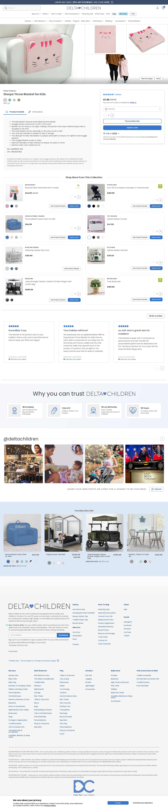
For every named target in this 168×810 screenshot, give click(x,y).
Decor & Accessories (17, 706)
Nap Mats (38, 727)
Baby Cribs (13, 679)
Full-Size (88, 675)
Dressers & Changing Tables (20, 686)
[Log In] (157, 8)
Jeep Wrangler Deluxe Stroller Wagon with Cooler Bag (98, 556)
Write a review (156, 316)
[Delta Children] (39, 606)
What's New (99, 14)
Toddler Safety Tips (80, 620)
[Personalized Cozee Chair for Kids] (22, 533)
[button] (5, 100)
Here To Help (56, 14)
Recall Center (78, 623)
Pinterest (127, 629)
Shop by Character (41, 723)
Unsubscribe (13, 651)
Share (158, 79)
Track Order (103, 637)
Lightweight (90, 686)
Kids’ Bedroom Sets (41, 675)
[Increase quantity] (112, 115)
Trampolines (65, 710)
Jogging (88, 679)
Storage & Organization (18, 720)
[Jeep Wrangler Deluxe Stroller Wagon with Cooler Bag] (104, 533)
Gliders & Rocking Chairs (18, 689)
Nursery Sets (13, 675)
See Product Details (58, 206)
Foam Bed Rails (40, 716)
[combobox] (21, 8)
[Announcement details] (58, 660)
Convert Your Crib (105, 616)
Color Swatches (104, 644)
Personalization (134, 21)
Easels (62, 686)
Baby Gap (12, 682)
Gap (114, 14)
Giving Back (77, 636)
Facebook (128, 625)
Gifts (108, 14)
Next (162, 368)
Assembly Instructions (107, 613)
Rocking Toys (65, 706)
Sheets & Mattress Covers (19, 699)
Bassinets (12, 703)
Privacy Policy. (50, 805)
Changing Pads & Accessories (15, 731)
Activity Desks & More (68, 696)
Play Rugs (63, 713)
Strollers (68, 21)
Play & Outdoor (55, 21)
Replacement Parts (105, 620)
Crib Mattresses (15, 696)
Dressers (37, 686)
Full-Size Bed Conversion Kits (148, 679)
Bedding (108, 21)
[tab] (14, 112)
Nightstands (39, 689)
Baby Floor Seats (117, 692)
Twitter (126, 636)
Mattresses (97, 21)
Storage (37, 692)
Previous (157, 368)
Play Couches (65, 703)
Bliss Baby (123, 14)
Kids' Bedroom (40, 21)
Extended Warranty (105, 626)
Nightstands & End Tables (19, 710)
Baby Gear (85, 21)
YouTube (127, 632)
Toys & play (64, 679)
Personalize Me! (132, 121)
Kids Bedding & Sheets (43, 710)
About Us (35, 14)
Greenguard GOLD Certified (84, 613)
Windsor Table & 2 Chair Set (139, 555)
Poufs (62, 734)
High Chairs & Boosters (120, 682)
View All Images (147, 79)
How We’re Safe (79, 609)
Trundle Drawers (15, 723)
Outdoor (63, 692)
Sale (133, 14)
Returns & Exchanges (106, 633)
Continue (63, 635)
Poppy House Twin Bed (55, 554)
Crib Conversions (71, 14)
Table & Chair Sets (41, 699)
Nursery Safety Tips (80, 616)
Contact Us (102, 640)
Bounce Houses (66, 716)
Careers (76, 644)
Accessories (120, 21)
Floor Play (63, 723)
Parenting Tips (87, 14)
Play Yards (115, 686)
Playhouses (64, 682)
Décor (36, 703)
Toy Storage (64, 689)
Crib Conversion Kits (16, 727)
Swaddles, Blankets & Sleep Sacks (19, 736)
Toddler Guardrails (144, 675)
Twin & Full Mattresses (43, 713)
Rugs (10, 716)
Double (88, 682)
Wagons (76, 21)
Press (75, 639)
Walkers (114, 689)
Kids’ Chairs (38, 696)
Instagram (128, 622)
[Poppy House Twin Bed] (63, 533)
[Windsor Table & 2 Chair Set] (146, 533)
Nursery (28, 21)
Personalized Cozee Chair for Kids (15, 555)
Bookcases (13, 713)
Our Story (76, 632)
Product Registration (106, 623)
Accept (118, 803)
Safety (45, 14)
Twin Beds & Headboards (44, 679)
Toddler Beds (39, 682)
